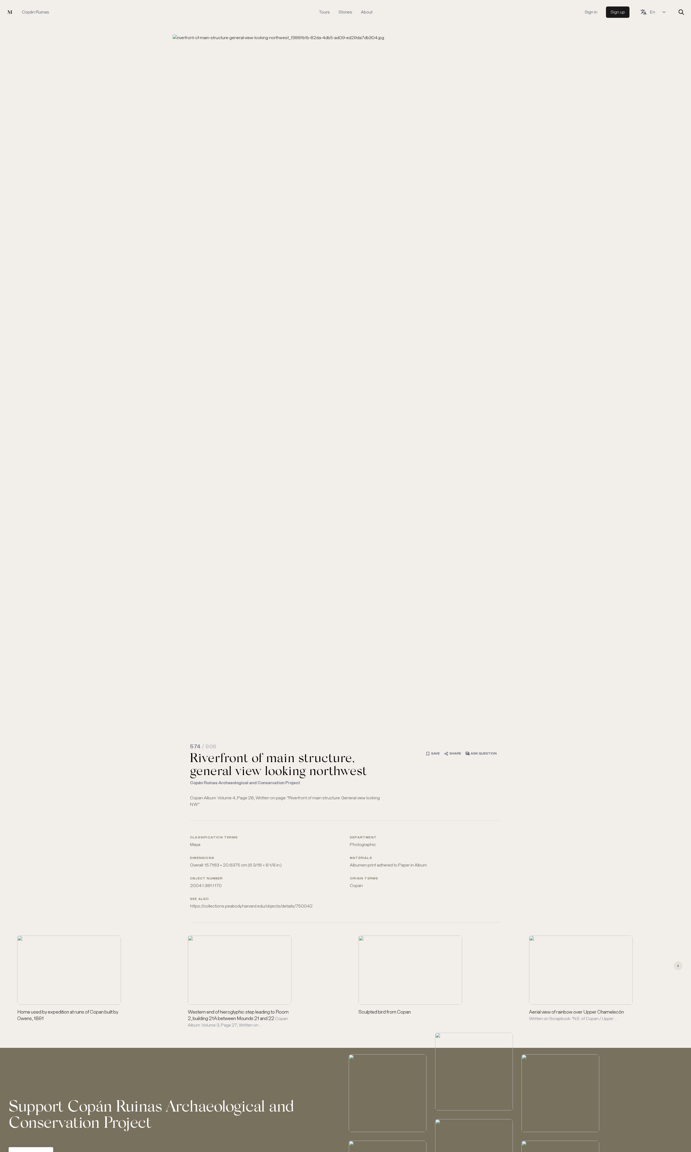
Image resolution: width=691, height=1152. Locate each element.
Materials (361, 858)
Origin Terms (364, 878)
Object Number (206, 878)
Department (363, 837)
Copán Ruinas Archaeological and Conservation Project (245, 783)
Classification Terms (214, 837)
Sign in (591, 12)
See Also (199, 899)
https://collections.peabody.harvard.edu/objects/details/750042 (251, 906)
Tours (324, 12)
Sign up (618, 12)
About (366, 12)
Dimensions (202, 858)
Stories (345, 12)
